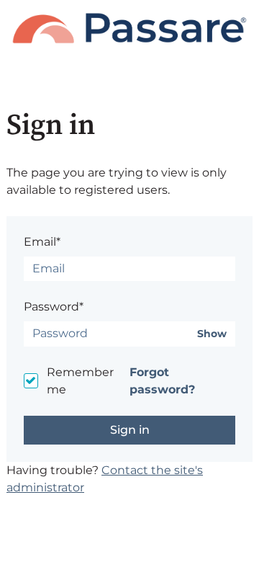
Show (212, 334)
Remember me (80, 380)
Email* (42, 242)
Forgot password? (162, 380)
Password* (53, 306)
